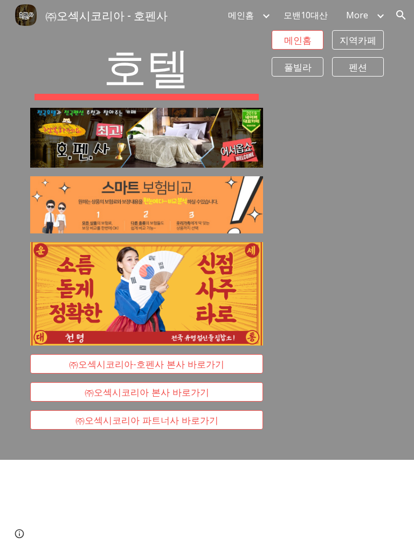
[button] (401, 15)
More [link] (357, 15)
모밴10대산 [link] (306, 15)
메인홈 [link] (241, 15)
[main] (146, 69)
